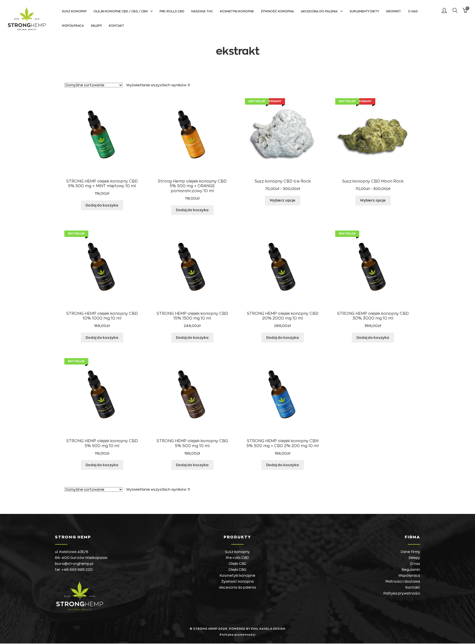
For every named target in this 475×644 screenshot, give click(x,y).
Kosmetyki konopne (237, 11)
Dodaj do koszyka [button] (102, 205)
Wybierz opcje (282, 200)
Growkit (393, 11)
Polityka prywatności (401, 593)
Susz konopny (74, 11)
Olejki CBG (237, 569)
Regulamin (411, 569)
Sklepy (96, 25)
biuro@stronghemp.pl (74, 563)
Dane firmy (410, 551)
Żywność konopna (277, 11)
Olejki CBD (237, 563)
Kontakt (116, 25)
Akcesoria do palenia (319, 11)
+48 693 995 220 (77, 569)
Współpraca (73, 25)
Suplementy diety (364, 11)
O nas (413, 11)
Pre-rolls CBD (172, 11)
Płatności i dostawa (402, 581)
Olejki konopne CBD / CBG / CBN (121, 11)
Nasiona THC (202, 11)
